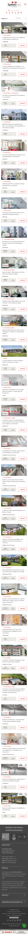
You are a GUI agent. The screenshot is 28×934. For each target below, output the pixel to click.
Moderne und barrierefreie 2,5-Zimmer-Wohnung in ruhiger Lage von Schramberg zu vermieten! (13, 600)
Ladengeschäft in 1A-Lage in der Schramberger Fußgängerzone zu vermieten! (12, 631)
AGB (9, 913)
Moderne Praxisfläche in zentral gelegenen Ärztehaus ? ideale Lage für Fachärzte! (13, 391)
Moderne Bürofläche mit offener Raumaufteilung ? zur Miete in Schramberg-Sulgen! (13, 331)
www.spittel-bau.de (10, 862)
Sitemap (9, 915)
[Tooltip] (26, 929)
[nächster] (24, 836)
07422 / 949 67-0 (15, 10)
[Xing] (18, 13)
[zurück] (3, 836)
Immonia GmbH (17, 911)
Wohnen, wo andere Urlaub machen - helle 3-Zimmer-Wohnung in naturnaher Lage (13, 481)
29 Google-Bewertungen (21, 932)
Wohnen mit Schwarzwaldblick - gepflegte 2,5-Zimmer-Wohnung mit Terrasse (12, 540)
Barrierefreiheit (22, 913)
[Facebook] (7, 13)
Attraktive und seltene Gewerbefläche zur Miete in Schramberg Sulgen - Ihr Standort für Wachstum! (13, 690)
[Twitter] (10, 13)
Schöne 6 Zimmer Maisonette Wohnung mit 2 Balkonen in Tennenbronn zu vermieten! (13, 750)
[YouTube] (15, 13)
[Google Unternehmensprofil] (12, 13)
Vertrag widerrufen (14, 917)
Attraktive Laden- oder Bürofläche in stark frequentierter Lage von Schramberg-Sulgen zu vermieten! (13, 421)
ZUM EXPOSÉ (22, 45)
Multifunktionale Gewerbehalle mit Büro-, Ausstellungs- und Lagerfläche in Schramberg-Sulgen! (13, 125)
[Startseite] (14, 4)
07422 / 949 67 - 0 (10, 856)
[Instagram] (21, 13)
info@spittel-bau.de (11, 860)
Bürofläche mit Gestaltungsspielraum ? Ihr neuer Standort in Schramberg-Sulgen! (13, 243)
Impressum (4, 913)
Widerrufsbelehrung (16, 915)
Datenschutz (14, 913)
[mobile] (25, 4)
